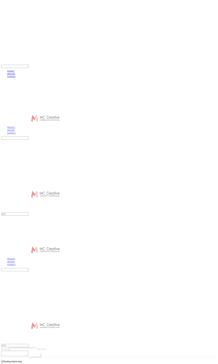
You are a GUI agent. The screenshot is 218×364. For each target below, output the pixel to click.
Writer (4, 349)
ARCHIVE (11, 73)
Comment (35, 355)
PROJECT (11, 71)
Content (42, 349)
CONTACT (11, 76)
